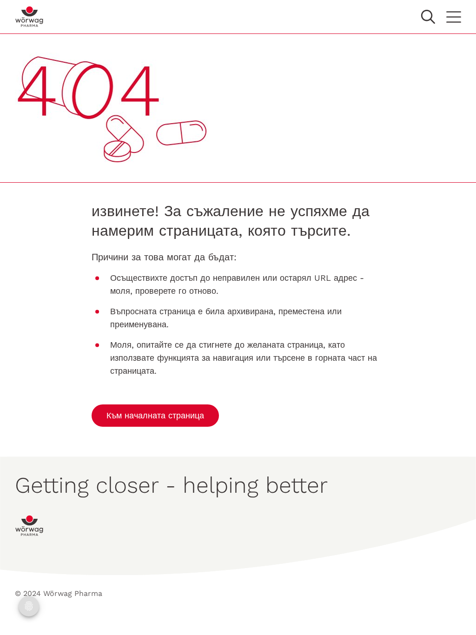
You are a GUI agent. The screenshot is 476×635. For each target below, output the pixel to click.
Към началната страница (155, 415)
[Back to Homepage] (29, 17)
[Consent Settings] (29, 606)
